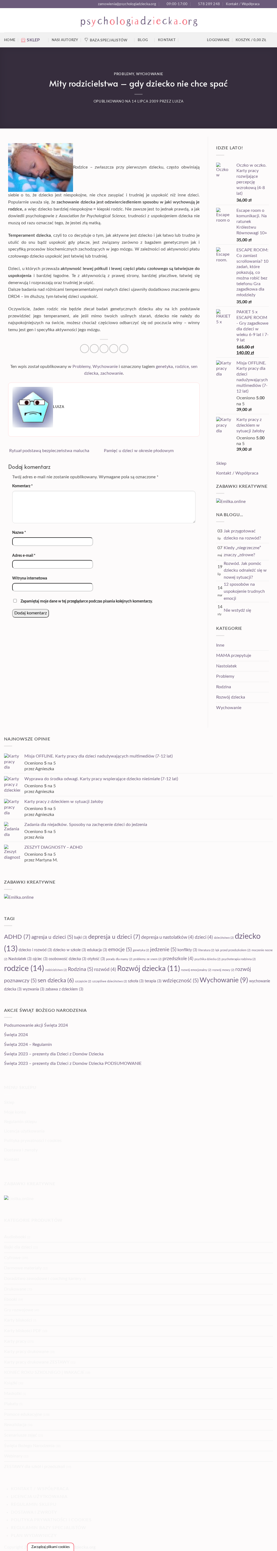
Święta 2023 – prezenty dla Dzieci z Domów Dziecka (54, 1054)
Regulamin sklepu (20, 1121)
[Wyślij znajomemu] (104, 348)
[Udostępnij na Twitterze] (94, 348)
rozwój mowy (223, 970)
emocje (120, 949)
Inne (220, 645)
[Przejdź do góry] (265, 1543)
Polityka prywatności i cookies (33, 1140)
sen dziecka (56, 980)
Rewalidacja (15, 1424)
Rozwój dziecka (230, 697)
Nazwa (19, 533)
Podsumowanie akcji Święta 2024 (36, 1025)
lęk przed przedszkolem (232, 950)
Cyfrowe (12, 1258)
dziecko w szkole (69, 950)
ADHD (17, 937)
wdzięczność (181, 980)
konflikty (187, 950)
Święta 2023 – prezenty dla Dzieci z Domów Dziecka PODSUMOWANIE (72, 1063)
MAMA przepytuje (233, 655)
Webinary (13, 1456)
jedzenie (163, 949)
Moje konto (15, 1112)
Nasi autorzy (65, 40)
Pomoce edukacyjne (23, 1414)
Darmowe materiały (23, 1268)
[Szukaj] (184, 40)
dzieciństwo (224, 937)
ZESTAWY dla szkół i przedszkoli (34, 1466)
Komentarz (22, 486)
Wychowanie (149, 74)
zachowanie (111, 373)
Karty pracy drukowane (26, 1351)
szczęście (83, 981)
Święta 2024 (16, 1035)
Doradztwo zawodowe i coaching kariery (42, 1278)
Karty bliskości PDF (22, 1331)
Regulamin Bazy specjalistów (48, 1528)
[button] (254, 40)
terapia (153, 981)
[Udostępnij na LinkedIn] (123, 348)
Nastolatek (226, 666)
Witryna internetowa (29, 578)
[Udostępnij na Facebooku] (84, 348)
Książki (10, 1383)
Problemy (124, 74)
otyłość (96, 959)
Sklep (221, 463)
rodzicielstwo (56, 970)
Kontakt (167, 40)
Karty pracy (15, 1341)
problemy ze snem (147, 959)
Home (9, 40)
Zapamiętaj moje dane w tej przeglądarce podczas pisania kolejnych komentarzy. (87, 601)
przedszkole (178, 959)
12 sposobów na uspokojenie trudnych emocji (244, 591)
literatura (206, 950)
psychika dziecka (207, 959)
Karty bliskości (18, 1320)
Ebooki (10, 1299)
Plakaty (11, 1404)
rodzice (182, 366)
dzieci (204, 937)
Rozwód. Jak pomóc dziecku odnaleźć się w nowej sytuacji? (245, 570)
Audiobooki (15, 1237)
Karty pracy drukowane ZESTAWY (37, 1362)
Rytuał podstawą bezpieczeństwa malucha (48, 451)
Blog (143, 40)
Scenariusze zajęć (20, 1435)
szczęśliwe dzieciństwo (109, 981)
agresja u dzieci (52, 937)
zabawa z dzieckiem (64, 989)
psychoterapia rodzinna (239, 959)
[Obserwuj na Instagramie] (270, 4)
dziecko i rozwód (35, 950)
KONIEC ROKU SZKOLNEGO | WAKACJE (44, 1372)
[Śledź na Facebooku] (265, 4)
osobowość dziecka (67, 959)
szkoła (136, 981)
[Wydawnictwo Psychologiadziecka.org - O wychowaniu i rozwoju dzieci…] (138, 20)
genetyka (164, 366)
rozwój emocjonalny (196, 970)
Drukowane (15, 1289)
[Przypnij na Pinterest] (113, 348)
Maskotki (13, 1393)
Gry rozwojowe (18, 1310)
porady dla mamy (119, 959)
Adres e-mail (23, 556)
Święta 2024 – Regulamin (28, 1044)
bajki (80, 938)
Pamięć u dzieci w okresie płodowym (139, 451)
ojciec (40, 959)
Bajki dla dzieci (18, 1247)
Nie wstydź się (237, 610)
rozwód (105, 969)
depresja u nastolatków (167, 937)
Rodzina (223, 687)
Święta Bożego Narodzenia (29, 1446)
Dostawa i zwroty (21, 1150)
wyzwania (33, 989)
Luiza (177, 101)
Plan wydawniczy (34, 1535)
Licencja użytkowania (24, 1131)
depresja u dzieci (114, 937)
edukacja (97, 950)
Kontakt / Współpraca (242, 4)
